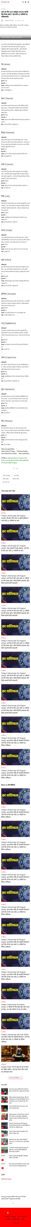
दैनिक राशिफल (6, 478)
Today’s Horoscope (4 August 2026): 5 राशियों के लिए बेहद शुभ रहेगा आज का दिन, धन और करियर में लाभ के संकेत (15, 1007)
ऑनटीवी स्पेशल (16, 1219)
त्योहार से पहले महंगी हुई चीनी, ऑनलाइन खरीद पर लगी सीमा (18, 1156)
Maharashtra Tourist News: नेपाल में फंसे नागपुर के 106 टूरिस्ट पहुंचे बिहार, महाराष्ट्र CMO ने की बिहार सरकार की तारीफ (19, 1117)
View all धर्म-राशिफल (14, 1077)
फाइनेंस (8, 1219)
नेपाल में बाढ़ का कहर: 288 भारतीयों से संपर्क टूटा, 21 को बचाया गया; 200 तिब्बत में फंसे (19, 1141)
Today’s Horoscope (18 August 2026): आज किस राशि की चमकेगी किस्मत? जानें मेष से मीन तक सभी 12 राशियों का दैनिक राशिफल (15, 774)
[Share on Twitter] (17, 468)
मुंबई (19, 1216)
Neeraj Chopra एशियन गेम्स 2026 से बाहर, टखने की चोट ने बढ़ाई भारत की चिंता (19, 1090)
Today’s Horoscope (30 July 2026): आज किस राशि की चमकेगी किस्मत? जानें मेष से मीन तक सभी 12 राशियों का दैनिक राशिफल (15, 1038)
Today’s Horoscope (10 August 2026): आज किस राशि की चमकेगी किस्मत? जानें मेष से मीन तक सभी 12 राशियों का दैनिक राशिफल (15, 878)
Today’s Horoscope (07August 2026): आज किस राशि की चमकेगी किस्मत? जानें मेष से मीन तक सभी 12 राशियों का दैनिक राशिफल (15, 943)
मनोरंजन (24, 1216)
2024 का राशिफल (6, 475)
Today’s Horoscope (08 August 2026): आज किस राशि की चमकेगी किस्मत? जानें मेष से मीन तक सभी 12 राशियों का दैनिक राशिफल (15, 910)
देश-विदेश (7, 1216)
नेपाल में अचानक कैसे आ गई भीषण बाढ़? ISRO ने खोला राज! (18, 1132)
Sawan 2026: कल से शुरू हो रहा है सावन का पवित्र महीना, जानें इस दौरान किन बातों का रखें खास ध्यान (15, 1069)
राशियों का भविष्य (16, 478)
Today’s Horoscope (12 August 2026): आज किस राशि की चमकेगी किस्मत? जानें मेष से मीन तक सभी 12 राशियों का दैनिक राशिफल (15, 845)
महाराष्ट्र (14, 1216)
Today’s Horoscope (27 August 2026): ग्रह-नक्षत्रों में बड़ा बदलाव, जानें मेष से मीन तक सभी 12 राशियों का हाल (15, 548)
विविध (23, 1219)
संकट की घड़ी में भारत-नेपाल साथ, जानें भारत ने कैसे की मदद (18, 1107)
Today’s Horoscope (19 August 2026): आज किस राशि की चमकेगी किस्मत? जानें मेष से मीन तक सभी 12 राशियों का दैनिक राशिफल (15, 741)
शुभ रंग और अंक (6, 482)
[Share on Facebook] (14, 468)
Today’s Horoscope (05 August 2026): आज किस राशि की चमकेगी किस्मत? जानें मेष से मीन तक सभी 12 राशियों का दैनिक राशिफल (15, 975)
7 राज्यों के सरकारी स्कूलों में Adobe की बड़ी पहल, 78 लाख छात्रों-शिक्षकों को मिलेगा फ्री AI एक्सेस (18, 1149)
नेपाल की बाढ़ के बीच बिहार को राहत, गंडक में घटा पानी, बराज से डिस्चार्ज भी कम (19, 1165)
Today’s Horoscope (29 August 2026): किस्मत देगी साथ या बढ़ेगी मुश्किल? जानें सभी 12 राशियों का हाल (15, 518)
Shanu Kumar (9, 20)
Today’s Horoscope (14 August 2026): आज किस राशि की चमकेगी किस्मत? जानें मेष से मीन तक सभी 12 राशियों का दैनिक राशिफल (15, 813)
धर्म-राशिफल (3, 9)
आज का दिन (16, 475)
